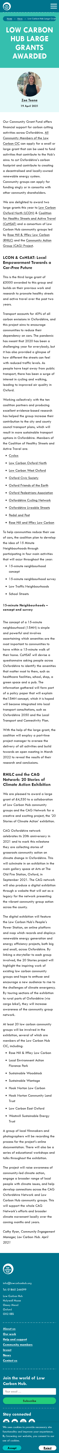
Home (9, 18)
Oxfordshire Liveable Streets (29, 507)
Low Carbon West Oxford (27, 470)
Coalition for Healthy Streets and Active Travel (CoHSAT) (29, 218)
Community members (18, 1344)
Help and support (15, 1339)
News (19, 18)
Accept (12, 1448)
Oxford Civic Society (24, 478)
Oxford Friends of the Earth (28, 485)
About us (9, 1329)
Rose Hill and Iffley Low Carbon (31, 522)
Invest (7, 1350)
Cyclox (14, 455)
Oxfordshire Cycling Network (30, 500)
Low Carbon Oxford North (28, 463)
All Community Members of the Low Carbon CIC (26, 137)
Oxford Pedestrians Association (31, 493)
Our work (9, 1334)
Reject (47, 1448)
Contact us (10, 1360)
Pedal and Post (19, 515)
